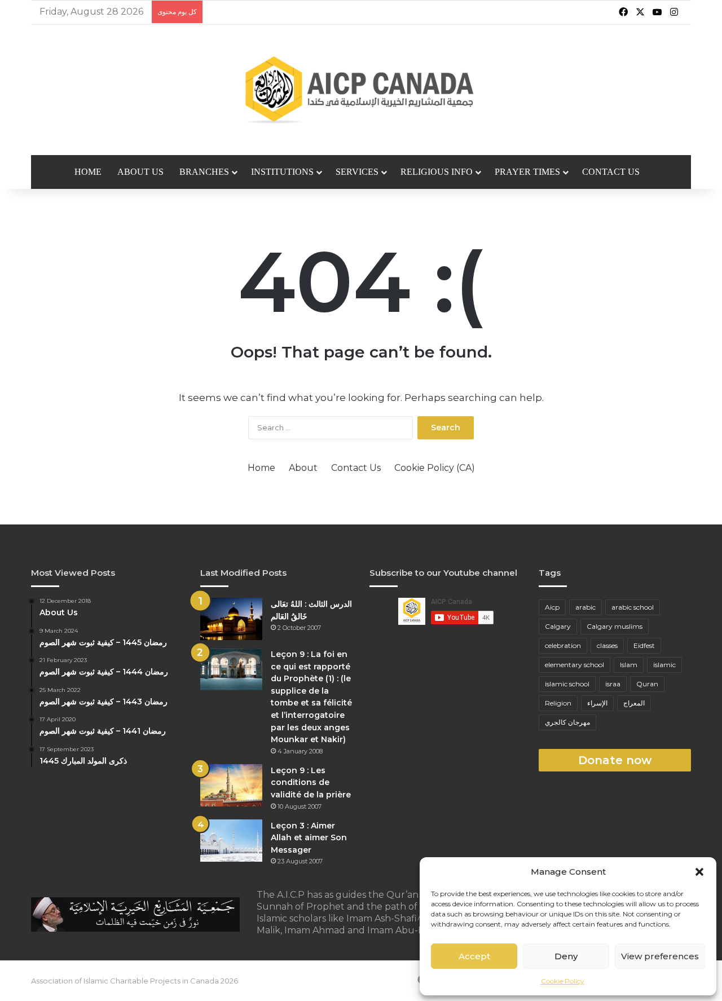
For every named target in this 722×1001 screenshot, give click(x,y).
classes (607, 645)
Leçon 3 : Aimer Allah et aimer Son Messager (309, 838)
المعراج (634, 703)
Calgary (558, 626)
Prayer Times (527, 172)
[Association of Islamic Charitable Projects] (361, 90)
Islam (628, 664)
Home (88, 172)
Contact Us (611, 172)
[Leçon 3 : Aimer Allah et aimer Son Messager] (231, 840)
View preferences (660, 956)
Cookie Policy (562, 981)
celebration (563, 645)
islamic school (567, 684)
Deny (566, 956)
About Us (140, 172)
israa (612, 684)
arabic (585, 607)
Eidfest (644, 645)
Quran (647, 684)
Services (357, 172)
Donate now (614, 760)
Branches (204, 172)
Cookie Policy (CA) (434, 467)
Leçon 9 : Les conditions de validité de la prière (311, 782)
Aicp (552, 607)
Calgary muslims (614, 626)
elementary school (574, 664)
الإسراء (597, 703)
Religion (558, 703)
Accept (474, 956)
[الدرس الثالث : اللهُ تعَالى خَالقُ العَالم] (231, 619)
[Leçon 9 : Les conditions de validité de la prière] (231, 785)
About (303, 467)
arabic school (632, 607)
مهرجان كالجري (567, 722)
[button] (699, 871)
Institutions (282, 172)
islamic (664, 664)
